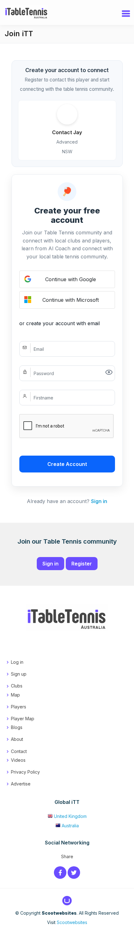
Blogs (16, 727)
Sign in (99, 501)
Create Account (67, 464)
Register (81, 563)
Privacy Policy (25, 772)
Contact (19, 751)
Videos (18, 760)
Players (18, 706)
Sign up (18, 674)
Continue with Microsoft (70, 300)
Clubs (16, 685)
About (17, 739)
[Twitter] (74, 873)
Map (15, 694)
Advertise (21, 783)
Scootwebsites (72, 922)
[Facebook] (60, 873)
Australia (70, 825)
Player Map (22, 718)
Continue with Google (70, 279)
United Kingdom (70, 816)
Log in (17, 662)
